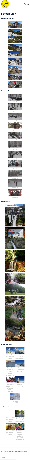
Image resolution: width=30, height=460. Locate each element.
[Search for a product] (25, 4)
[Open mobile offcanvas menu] (28, 4)
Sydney (25, 451)
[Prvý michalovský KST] (5, 4)
